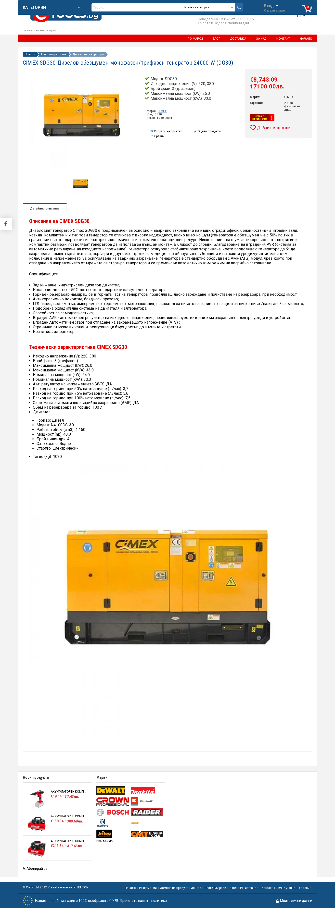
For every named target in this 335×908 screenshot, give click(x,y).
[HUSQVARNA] (112, 823)
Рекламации (148, 888)
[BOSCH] (112, 812)
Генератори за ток (53, 54)
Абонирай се (37, 869)
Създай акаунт (274, 10)
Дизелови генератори (88, 54)
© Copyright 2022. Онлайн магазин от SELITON (55, 887)
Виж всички (104, 841)
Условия (305, 888)
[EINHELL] (147, 801)
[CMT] (147, 834)
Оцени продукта (209, 131)
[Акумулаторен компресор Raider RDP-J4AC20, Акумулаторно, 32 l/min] (36, 824)
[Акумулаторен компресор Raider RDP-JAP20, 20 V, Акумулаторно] (36, 799)
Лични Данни (285, 888)
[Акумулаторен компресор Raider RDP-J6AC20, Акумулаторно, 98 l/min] (36, 848)
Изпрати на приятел (168, 131)
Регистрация (249, 888)
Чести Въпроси (215, 888)
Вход (269, 5)
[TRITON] (112, 834)
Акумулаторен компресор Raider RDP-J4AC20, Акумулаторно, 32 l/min (69, 816)
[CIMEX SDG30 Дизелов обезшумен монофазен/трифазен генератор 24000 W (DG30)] (80, 194)
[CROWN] (112, 801)
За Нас (196, 888)
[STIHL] (147, 823)
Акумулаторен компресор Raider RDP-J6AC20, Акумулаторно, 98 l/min (69, 841)
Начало (30, 54)
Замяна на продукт (174, 888)
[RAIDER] (147, 812)
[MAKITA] (147, 790)
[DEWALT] (112, 790)
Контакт (267, 888)
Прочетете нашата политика (143, 901)
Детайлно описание (45, 208)
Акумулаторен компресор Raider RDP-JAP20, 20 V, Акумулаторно (69, 791)
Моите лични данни (296, 901)
